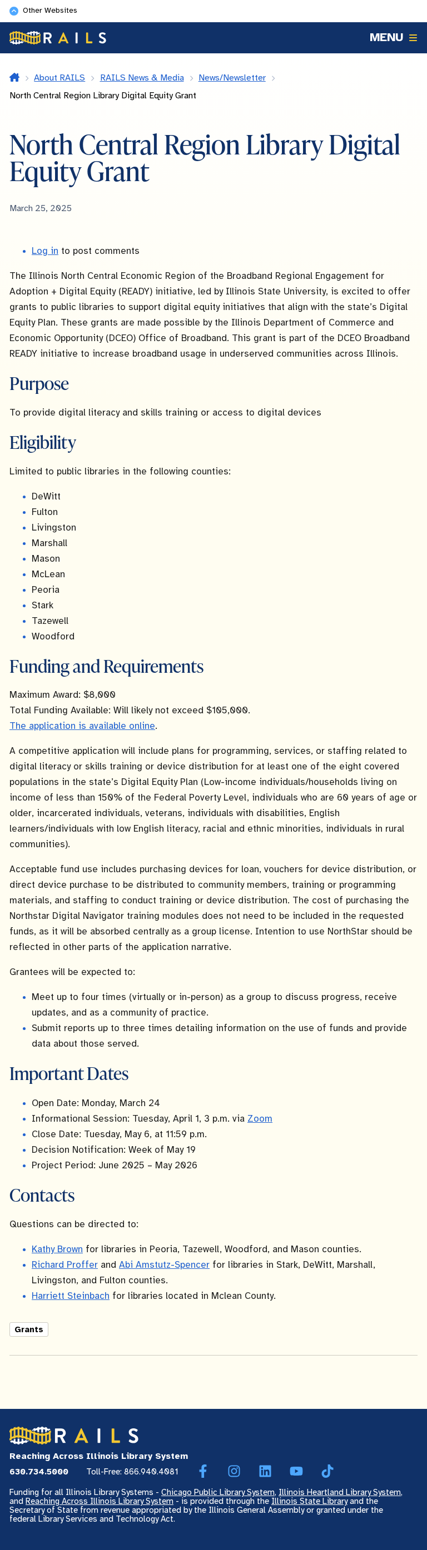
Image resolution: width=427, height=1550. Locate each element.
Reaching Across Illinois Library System (99, 1501)
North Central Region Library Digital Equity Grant (102, 96)
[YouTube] (296, 1471)
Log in (45, 251)
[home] (14, 78)
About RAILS (59, 78)
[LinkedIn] (265, 1471)
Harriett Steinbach (71, 1296)
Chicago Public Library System (218, 1492)
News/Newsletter (232, 78)
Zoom (259, 1119)
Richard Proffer (65, 1265)
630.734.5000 (38, 1472)
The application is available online (82, 726)
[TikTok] (327, 1471)
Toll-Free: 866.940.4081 (132, 1472)
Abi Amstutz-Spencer (164, 1265)
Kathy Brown (57, 1249)
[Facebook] (203, 1471)
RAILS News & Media (142, 78)
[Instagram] (234, 1471)
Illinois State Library (309, 1501)
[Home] (57, 37)
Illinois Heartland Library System (340, 1492)
